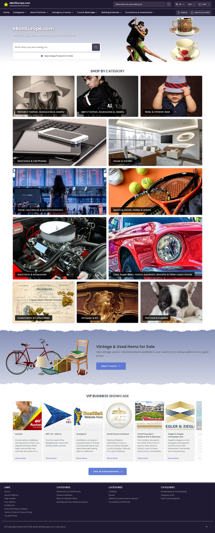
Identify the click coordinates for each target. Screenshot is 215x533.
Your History (10, 502)
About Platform (11, 495)
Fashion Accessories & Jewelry (123, 498)
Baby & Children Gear (67, 498)
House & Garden (64, 495)
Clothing (113, 491)
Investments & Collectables (174, 491)
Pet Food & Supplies (170, 498)
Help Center (10, 498)
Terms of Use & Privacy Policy (18, 512)
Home (7, 491)
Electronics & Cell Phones (69, 491)
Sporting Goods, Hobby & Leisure (72, 502)
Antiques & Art (167, 495)
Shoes (112, 495)
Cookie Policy (10, 515)
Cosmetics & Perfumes (119, 502)
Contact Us (9, 505)
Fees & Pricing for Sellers (16, 508)
